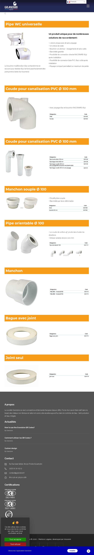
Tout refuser (15, 544)
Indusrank (67, 539)
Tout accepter (15, 539)
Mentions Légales (45, 539)
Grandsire (10, 430)
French (73, 2)
